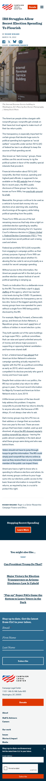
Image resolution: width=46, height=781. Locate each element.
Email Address (7, 756)
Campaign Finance (18, 45)
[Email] (21, 42)
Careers (5, 721)
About (5, 712)
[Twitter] (9, 42)
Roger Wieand (12, 34)
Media (5, 742)
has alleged (29, 354)
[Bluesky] (14, 42)
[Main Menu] (41, 7)
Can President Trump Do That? (23, 564)
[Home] (13, 7)
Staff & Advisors (9, 718)
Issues (5, 734)
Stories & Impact (9, 738)
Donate (32, 6)
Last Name (8, 647)
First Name (9, 637)
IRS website (22, 181)
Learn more (23, 529)
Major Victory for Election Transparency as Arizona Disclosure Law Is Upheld (23, 579)
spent (31, 324)
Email (6, 627)
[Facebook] (3, 42)
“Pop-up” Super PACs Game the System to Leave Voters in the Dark (23, 598)
